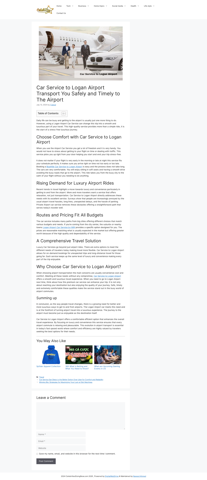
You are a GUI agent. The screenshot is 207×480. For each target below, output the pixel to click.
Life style (148, 6)
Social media (117, 6)
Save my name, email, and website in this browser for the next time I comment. (77, 454)
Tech (68, 6)
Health (133, 6)
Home (59, 6)
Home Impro (99, 6)
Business (82, 6)
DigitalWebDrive (112, 476)
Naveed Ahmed (139, 476)
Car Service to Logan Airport (107, 276)
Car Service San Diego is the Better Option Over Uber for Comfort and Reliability (71, 380)
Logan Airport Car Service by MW (59, 227)
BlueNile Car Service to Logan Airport (64, 166)
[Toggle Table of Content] (62, 114)
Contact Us (61, 13)
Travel (41, 377)
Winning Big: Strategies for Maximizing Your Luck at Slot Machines (65, 382)
